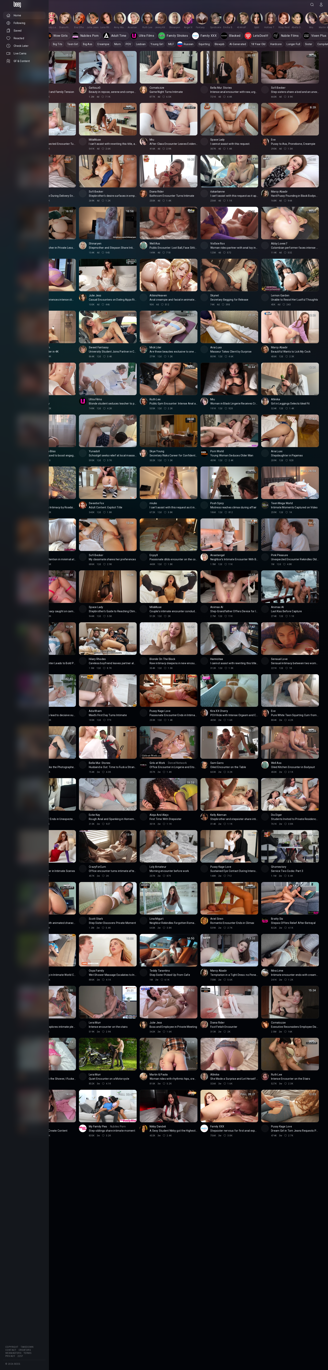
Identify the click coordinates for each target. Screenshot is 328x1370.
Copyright (11, 1347)
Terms (27, 1353)
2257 (20, 1356)
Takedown (27, 1347)
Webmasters (13, 1353)
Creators (25, 1350)
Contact (10, 1350)
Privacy (10, 1356)
